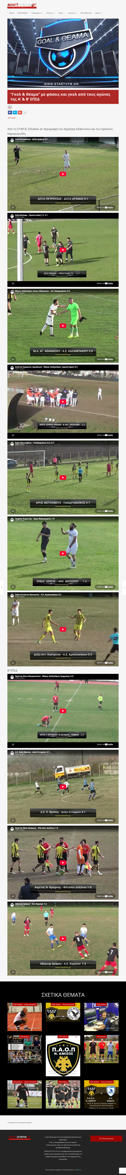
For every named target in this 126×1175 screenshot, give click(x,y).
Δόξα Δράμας (23, 13)
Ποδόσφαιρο (36, 13)
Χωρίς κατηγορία (30, 1004)
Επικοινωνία (107, 1138)
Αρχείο (97, 13)
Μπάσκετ (49, 13)
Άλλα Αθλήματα (86, 13)
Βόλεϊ (61, 13)
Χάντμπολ (71, 13)
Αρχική (11, 13)
